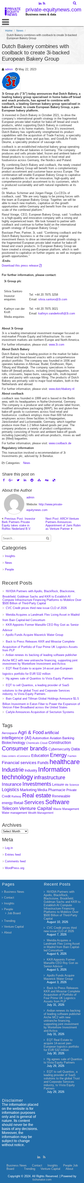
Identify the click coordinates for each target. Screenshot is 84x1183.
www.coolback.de (60, 443)
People (9, 569)
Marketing (28, 790)
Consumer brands (24, 748)
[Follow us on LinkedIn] (40, 3)
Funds (43, 762)
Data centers (9, 756)
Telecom (10, 808)
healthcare (65, 761)
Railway (16, 796)
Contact (9, 897)
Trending (9, 920)
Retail (18, 803)
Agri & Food (31, 732)
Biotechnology (13, 743)
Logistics (10, 789)
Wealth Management (40, 812)
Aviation (55, 738)
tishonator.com (42, 1179)
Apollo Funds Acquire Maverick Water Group (34, 634)
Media (42, 790)
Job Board (14, 913)
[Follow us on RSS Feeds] (44, 3)
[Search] (75, 3)
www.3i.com (56, 344)
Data (75, 749)
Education (40, 755)
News (19, 30)
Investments (36, 784)
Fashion (72, 756)
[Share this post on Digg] (46, 480)
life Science (72, 784)
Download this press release (20, 265)
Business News (14, 891)
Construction (59, 742)
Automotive (40, 738)
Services (34, 802)
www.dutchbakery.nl (61, 389)
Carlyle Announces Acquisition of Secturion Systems (40, 712)
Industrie (13, 769)
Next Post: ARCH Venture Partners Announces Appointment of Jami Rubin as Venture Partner (63, 523)
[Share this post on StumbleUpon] (39, 480)
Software (57, 802)
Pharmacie (56, 790)
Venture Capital (35, 808)
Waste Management (66, 809)
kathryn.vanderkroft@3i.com (56, 313)
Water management (14, 812)
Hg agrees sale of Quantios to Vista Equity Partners (39, 678)
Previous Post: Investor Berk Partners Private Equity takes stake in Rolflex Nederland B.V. (18, 523)
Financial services (19, 762)
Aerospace (9, 733)
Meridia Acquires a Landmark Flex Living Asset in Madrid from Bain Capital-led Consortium (62, 945)
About (8, 932)
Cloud (43, 742)
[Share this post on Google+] (11, 480)
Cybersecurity (59, 749)
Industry (31, 770)
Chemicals (32, 743)
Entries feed (13, 854)
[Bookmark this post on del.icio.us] (54, 480)
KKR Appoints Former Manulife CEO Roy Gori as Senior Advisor (61, 963)
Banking (68, 738)
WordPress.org (14, 868)
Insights (10, 556)
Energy (58, 755)
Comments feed (15, 861)
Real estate (36, 795)
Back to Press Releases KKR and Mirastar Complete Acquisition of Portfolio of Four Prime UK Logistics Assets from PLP (40, 646)
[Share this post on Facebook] (3, 480)
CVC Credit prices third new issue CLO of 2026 (36, 608)
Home (9, 30)
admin (9, 69)
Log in (9, 848)
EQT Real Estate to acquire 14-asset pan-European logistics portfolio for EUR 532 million (61, 1045)
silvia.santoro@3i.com (52, 299)
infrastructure (49, 777)
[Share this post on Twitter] (18, 480)
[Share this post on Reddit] (31, 480)
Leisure (58, 784)
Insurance (12, 784)
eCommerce (23, 756)
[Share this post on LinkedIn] (25, 480)
